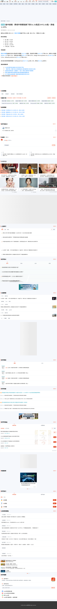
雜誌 (50, 4)
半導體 (5, 506)
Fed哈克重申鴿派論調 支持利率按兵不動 (14, 67)
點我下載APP (14, 75)
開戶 (55, 432)
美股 (12, 1)
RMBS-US (3, 55)
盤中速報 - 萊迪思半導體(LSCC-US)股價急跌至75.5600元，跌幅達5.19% (15, 154)
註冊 (55, 1)
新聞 (7, 1)
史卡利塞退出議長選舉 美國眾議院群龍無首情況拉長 (17, 74)
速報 (19, 4)
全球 (23, 1)
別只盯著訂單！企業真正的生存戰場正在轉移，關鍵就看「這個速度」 (8, 176)
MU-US (40, 61)
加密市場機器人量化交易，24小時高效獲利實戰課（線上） (17, 373)
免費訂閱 (53, 587)
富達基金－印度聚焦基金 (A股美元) (8, 446)
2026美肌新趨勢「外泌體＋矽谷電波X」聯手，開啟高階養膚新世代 (28, 190)
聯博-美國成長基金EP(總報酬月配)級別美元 (9, 431)
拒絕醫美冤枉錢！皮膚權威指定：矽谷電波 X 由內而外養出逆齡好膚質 (8, 190)
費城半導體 (17, 33)
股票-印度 (6, 447)
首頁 (5, 1)
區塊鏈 (33, 4)
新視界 (43, 4)
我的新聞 (54, 4)
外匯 (21, 1)
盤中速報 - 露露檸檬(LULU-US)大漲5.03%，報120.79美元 (13, 112)
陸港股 (15, 1)
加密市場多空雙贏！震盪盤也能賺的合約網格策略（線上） (17, 383)
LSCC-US (23, 53)
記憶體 (5, 500)
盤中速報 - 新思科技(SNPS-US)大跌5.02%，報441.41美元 (13, 116)
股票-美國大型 (7, 433)
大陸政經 (6, 304)
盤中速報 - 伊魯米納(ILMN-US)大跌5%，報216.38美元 (12, 114)
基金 (18, 1)
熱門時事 (15, 4)
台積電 (5, 503)
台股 (10, 1)
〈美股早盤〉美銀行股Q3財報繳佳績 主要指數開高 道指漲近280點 (20, 69)
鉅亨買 (30, 1)
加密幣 (26, 1)
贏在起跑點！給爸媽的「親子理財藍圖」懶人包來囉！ (17, 97)
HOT (6, 367)
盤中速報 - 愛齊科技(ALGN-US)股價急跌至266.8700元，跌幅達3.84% (43, 154)
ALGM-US (50, 55)
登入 (53, 1)
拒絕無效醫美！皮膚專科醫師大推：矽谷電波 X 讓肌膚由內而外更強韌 (47, 176)
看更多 (54, 226)
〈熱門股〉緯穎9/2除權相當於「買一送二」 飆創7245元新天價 (28, 176)
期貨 (29, 4)
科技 (7, 4)
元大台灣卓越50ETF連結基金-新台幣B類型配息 (10, 441)
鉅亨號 (33, 1)
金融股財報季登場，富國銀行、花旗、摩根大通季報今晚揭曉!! (19, 70)
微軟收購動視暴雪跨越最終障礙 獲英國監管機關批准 (17, 72)
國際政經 (6, 312)
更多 (54, 229)
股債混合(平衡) (7, 438)
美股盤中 (8, 21)
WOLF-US (25, 61)
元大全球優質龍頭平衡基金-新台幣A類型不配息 (10, 436)
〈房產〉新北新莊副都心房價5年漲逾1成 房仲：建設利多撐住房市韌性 (47, 190)
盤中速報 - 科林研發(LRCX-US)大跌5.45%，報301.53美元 (13, 110)
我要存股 (53, 97)
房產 (36, 4)
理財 (40, 4)
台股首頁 (49, 97)
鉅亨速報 (3, 21)
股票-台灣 (6, 443)
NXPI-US (24, 55)
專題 (47, 4)
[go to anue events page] (50, 1)
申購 (55, 437)
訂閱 (36, 1)
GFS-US (18, 57)
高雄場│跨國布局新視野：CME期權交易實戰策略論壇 (17, 378)
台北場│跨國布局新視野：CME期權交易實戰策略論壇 (17, 367)
